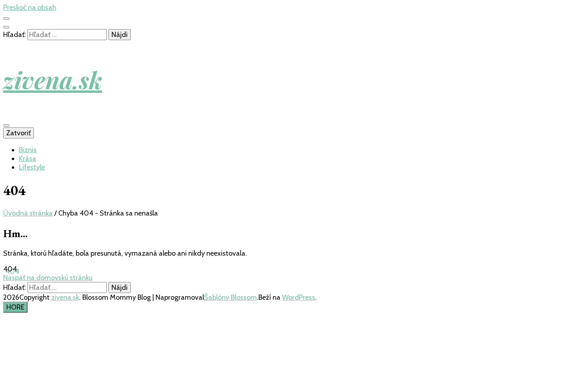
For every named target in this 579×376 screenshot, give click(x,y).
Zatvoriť (18, 133)
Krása (27, 158)
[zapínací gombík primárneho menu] (6, 125)
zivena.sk (52, 79)
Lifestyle (32, 167)
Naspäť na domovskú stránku (48, 277)
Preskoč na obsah (29, 7)
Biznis (28, 150)
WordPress (298, 297)
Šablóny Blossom (230, 297)
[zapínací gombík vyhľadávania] (6, 27)
